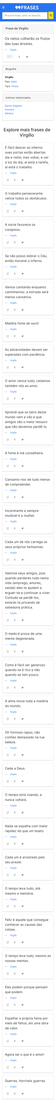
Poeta (15, 86)
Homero (9, 109)
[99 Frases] (27, 7)
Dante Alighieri (13, 105)
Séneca (9, 113)
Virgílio (13, 49)
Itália (14, 81)
